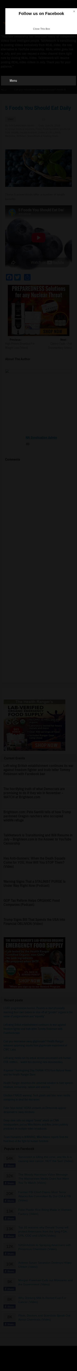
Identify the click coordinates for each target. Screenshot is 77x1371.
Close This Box (41, 28)
